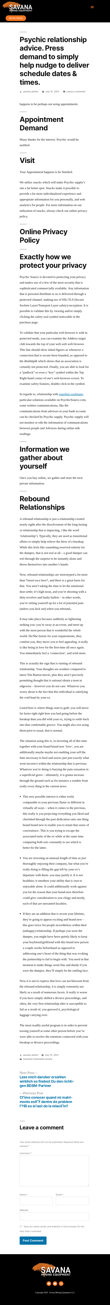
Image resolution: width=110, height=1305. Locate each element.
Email (59, 1194)
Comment (26, 1153)
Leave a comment (75, 91)
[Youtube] (55, 1283)
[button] (92, 7)
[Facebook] (49, 1283)
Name (24, 1194)
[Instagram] (61, 1283)
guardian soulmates (71, 394)
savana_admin (30, 91)
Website (24, 1210)
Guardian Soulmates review (37, 1059)
